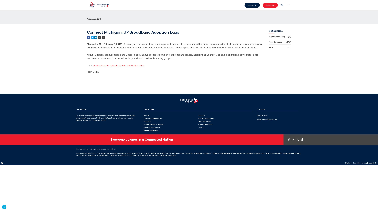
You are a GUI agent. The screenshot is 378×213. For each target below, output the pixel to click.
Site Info (348, 163)
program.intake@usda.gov (167, 155)
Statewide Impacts (205, 124)
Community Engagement (153, 118)
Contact (201, 127)
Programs (147, 121)
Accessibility (372, 163)
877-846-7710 (262, 115)
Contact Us (252, 5)
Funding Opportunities (152, 127)
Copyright (356, 163)
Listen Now (270, 5)
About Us (201, 115)
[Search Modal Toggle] (281, 5)
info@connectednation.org (267, 119)
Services (147, 115)
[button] (4, 207)
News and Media (204, 121)
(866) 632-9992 (166, 153)
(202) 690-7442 (146, 155)
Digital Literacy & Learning (153, 124)
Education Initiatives (206, 118)
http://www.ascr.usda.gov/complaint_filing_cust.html (124, 153)
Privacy (364, 163)
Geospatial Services (151, 130)
